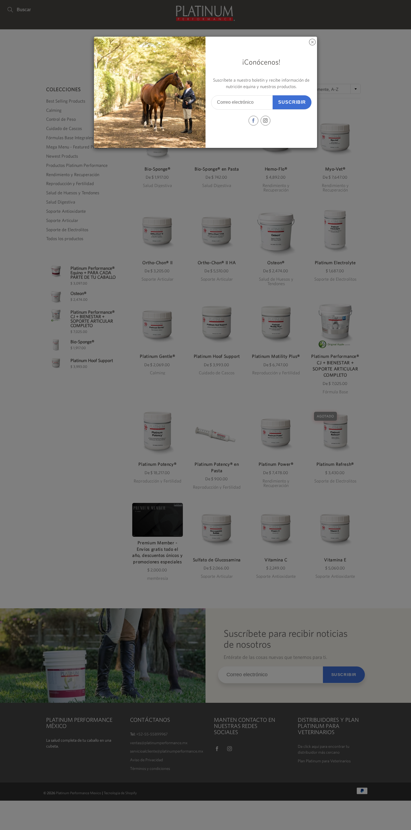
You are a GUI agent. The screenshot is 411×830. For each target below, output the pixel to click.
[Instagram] (265, 121)
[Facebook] (253, 121)
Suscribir (292, 102)
